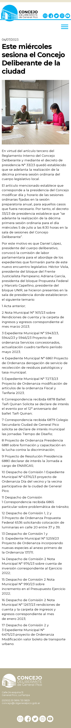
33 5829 (25, 700)
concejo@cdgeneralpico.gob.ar (21, 703)
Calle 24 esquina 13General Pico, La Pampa (16, 693)
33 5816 (15, 700)
